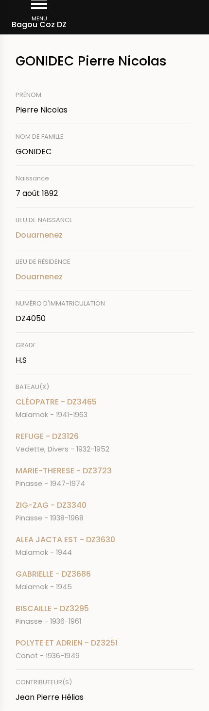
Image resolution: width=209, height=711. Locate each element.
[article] (104, 408)
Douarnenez (39, 235)
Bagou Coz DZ (39, 24)
